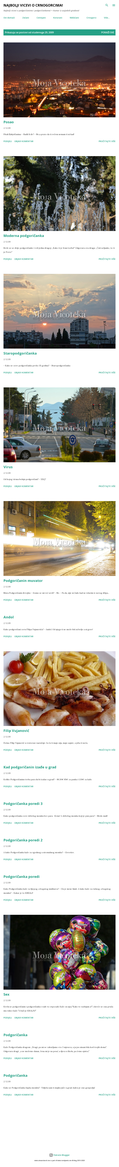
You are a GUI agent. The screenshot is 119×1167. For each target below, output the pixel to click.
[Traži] (107, 5)
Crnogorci (91, 17)
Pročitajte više (107, 141)
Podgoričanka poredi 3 (23, 803)
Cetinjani (41, 17)
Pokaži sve (107, 32)
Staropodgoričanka (20, 353)
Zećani (25, 17)
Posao (8, 121)
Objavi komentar (23, 141)
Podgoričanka (15, 1034)
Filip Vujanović (16, 730)
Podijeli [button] (7, 141)
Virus (8, 466)
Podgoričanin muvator (23, 580)
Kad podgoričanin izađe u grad (29, 767)
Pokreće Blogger (61, 1155)
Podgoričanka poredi (21, 876)
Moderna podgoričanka (23, 235)
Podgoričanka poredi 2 (23, 840)
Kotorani (57, 17)
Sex (6, 994)
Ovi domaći (9, 17)
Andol (8, 617)
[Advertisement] (59, 1124)
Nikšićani (74, 17)
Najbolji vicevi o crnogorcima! (33, 5)
